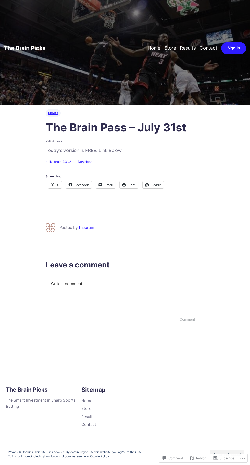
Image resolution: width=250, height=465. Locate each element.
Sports (53, 113)
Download (85, 161)
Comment (187, 319)
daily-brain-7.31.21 (59, 161)
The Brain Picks (25, 48)
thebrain (86, 227)
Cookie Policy (99, 456)
